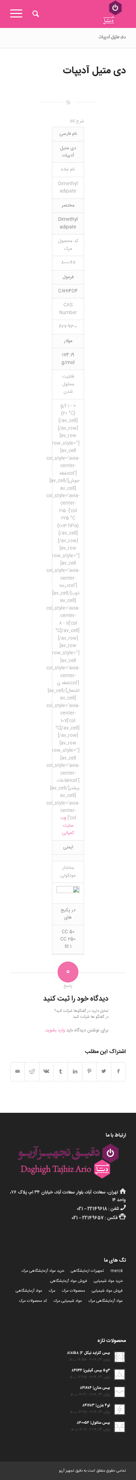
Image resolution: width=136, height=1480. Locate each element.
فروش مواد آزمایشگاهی (68, 1281)
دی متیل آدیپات (112, 38)
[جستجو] (35, 14)
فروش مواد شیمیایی (107, 1291)
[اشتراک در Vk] (46, 1071)
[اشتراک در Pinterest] (89, 1071)
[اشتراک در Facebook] (118, 1071)
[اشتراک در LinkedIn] (75, 1071)
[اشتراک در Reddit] (32, 1071)
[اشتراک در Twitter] (104, 1071)
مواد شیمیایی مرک (68, 1301)
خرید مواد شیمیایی (108, 1281)
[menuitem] (35, 14)
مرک (52, 1291)
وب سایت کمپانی (67, 825)
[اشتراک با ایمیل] (17, 1071)
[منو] (18, 14)
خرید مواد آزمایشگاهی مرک (43, 1271)
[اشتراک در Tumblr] (61, 1071)
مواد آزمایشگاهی (29, 1291)
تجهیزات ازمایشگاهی (87, 1271)
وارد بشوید (55, 1030)
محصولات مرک (73, 1291)
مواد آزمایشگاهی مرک (106, 1301)
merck (117, 1271)
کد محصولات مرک (33, 1301)
